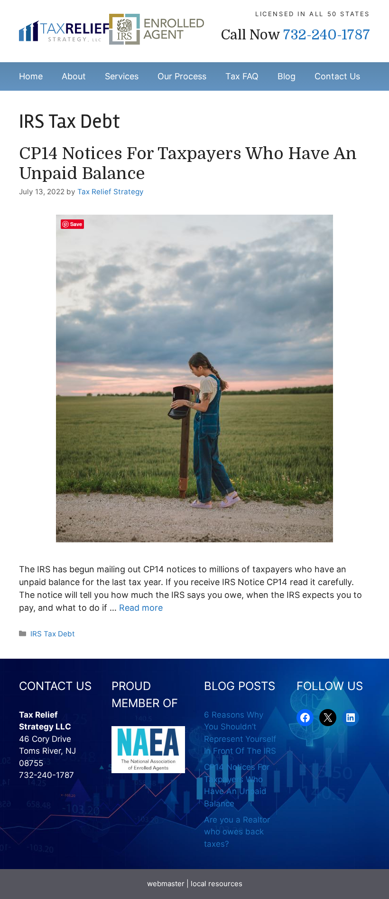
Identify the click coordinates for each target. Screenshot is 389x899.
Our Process (181, 76)
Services (122, 76)
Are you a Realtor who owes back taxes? (237, 832)
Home (31, 76)
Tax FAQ (242, 76)
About (74, 76)
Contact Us (337, 76)
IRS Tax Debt (52, 633)
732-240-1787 (326, 35)
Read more (141, 608)
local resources (216, 883)
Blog (287, 76)
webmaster (166, 883)
